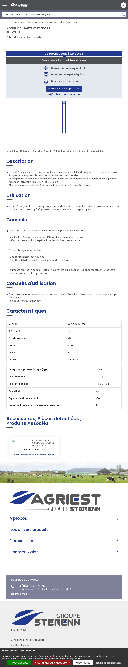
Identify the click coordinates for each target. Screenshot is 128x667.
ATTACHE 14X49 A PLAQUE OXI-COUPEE (43, 442)
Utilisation (25, 151)
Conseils (37, 151)
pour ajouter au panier (34, 454)
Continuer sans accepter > (53, 663)
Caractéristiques (76, 151)
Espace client (22, 540)
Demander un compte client (64, 88)
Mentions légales (20, 645)
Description (12, 151)
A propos (18, 518)
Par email (21, 594)
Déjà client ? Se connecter (64, 94)
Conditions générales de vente (27, 639)
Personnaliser (83, 663)
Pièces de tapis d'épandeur (28, 22)
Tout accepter (20, 663)
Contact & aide (24, 552)
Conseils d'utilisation (54, 151)
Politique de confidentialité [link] (108, 663)
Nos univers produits (29, 529)
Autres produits (95, 151)
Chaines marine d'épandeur (62, 22)
